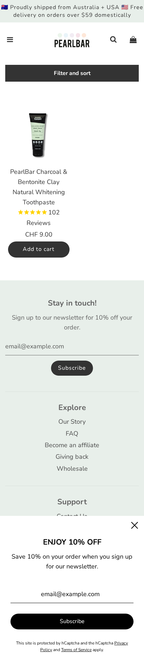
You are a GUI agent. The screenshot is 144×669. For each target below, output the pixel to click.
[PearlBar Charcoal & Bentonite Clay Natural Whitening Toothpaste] (39, 134)
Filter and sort (72, 73)
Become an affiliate (72, 445)
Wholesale (72, 468)
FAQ (72, 433)
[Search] (113, 40)
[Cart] (133, 40)
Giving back (72, 456)
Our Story (72, 421)
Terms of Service (76, 650)
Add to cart (39, 249)
